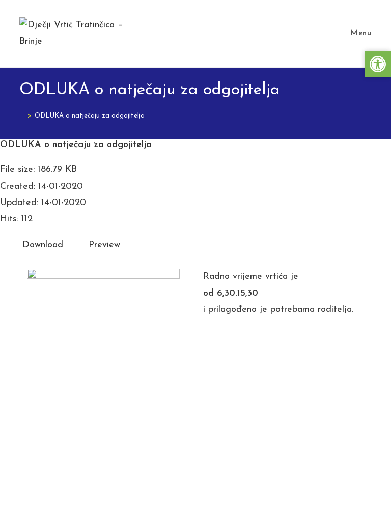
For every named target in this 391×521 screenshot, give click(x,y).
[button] (378, 64)
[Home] (21, 115)
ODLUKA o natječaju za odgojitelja (90, 115)
